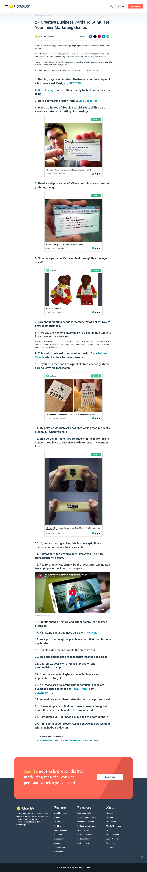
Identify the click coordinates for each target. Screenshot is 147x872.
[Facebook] (90, 36)
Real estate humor (84, 839)
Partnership (110, 843)
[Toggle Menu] (6, 6)
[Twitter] (95, 36)
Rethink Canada (96, 341)
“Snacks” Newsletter (114, 826)
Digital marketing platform (87, 817)
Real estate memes (84, 835)
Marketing (42, 15)
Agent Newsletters (61, 813)
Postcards (58, 835)
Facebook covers (83, 830)
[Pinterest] (99, 36)
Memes (57, 817)
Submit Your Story (112, 839)
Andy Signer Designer (43, 615)
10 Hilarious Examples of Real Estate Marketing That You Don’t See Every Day (69, 740)
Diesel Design (46, 90)
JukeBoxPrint (43, 692)
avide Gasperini (87, 100)
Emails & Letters (60, 830)
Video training (59, 847)
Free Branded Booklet (85, 822)
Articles (57, 822)
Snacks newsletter (84, 813)
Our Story (109, 817)
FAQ (107, 830)
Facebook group (60, 839)
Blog (36, 15)
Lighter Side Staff (47, 36)
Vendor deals (59, 852)
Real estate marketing (85, 843)
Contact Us (110, 847)
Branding (49, 15)
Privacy (81, 867)
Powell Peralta (81, 688)
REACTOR (75, 83)
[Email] (107, 36)
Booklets (57, 826)
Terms (88, 867)
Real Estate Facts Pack (86, 826)
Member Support (112, 835)
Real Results (111, 822)
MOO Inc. (92, 632)
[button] (121, 6)
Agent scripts (59, 843)
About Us (109, 813)
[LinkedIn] (103, 36)
